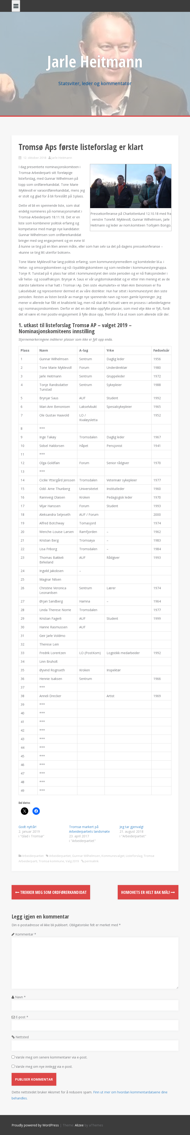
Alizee (79, 1125)
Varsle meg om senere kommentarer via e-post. (51, 1057)
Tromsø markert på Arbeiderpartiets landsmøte (89, 829)
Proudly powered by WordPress (35, 1125)
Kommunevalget (112, 856)
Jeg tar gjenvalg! (131, 827)
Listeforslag (134, 856)
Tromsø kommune (51, 861)
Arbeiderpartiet (33, 856)
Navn (20, 997)
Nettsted (22, 1037)
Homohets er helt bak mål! (146, 892)
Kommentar (25, 934)
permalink (91, 861)
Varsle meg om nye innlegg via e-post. (44, 1066)
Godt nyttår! (27, 827)
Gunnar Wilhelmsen (86, 856)
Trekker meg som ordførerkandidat (53, 892)
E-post (22, 1017)
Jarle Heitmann (95, 61)
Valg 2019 (72, 861)
